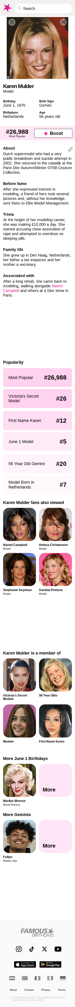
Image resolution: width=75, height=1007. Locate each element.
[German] (63, 978)
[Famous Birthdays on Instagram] (17, 949)
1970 (21, 105)
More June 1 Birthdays (25, 758)
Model (8, 91)
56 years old (49, 116)
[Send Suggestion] (70, 149)
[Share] (12, 22)
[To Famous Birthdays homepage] (7, 7)
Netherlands (13, 116)
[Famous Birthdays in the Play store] (50, 964)
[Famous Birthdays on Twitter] (42, 949)
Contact (29, 990)
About (13, 990)
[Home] (37, 932)
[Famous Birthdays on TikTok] (29, 949)
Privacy (45, 990)
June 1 (9, 105)
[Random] (63, 22)
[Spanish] (12, 978)
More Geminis (17, 814)
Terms (61, 990)
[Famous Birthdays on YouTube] (57, 949)
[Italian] (50, 978)
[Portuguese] (25, 978)
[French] (37, 978)
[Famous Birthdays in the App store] (25, 964)
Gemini (45, 105)
